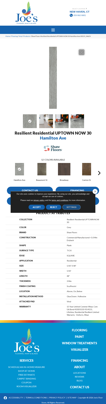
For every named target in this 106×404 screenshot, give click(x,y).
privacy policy (39, 200)
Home (8, 36)
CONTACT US (79, 387)
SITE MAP (71, 397)
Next (86, 119)
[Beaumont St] (42, 169)
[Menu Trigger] (53, 30)
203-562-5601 (79, 15)
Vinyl (20, 36)
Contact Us (30, 190)
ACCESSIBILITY (16, 397)
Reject (53, 207)
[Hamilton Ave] (19, 169)
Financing (77, 190)
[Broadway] (64, 169)
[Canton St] (86, 169)
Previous (19, 119)
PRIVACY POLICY (57, 397)
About (79, 367)
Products (26, 36)
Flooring (14, 36)
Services (26, 360)
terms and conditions (60, 200)
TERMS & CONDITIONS (36, 397)
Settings (71, 207)
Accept (37, 207)
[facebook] (5, 398)
